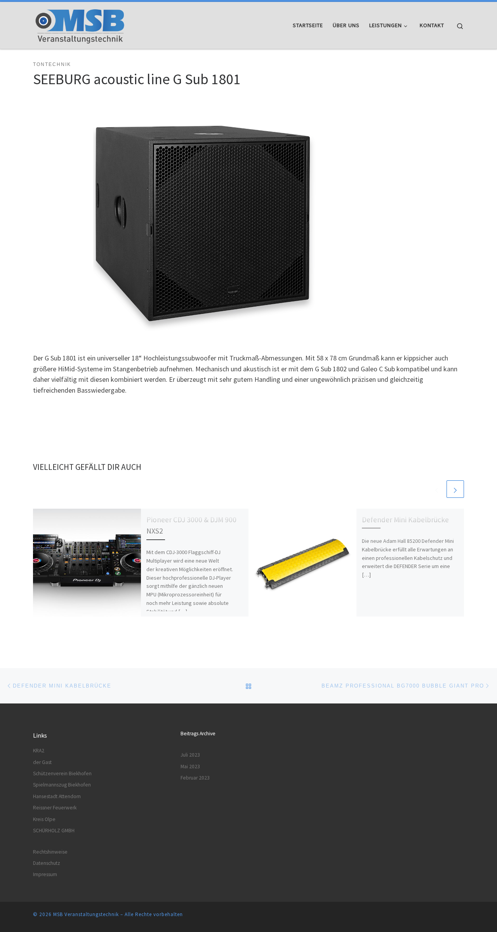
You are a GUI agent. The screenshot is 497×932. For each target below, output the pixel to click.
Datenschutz (46, 863)
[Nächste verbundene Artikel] (455, 489)
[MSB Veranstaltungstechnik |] (81, 24)
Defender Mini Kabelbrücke (405, 519)
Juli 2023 (190, 755)
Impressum (45, 874)
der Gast (42, 762)
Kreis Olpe (44, 819)
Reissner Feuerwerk (54, 807)
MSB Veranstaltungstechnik (86, 914)
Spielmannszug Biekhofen (62, 784)
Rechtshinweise (50, 852)
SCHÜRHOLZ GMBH (54, 830)
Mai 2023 (190, 766)
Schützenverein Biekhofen (62, 773)
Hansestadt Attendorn (57, 796)
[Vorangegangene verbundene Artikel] (436, 489)
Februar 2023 (195, 777)
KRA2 (38, 750)
